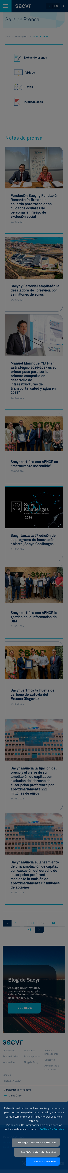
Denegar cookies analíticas (37, 1143)
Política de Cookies (52, 1129)
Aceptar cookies (45, 1162)
